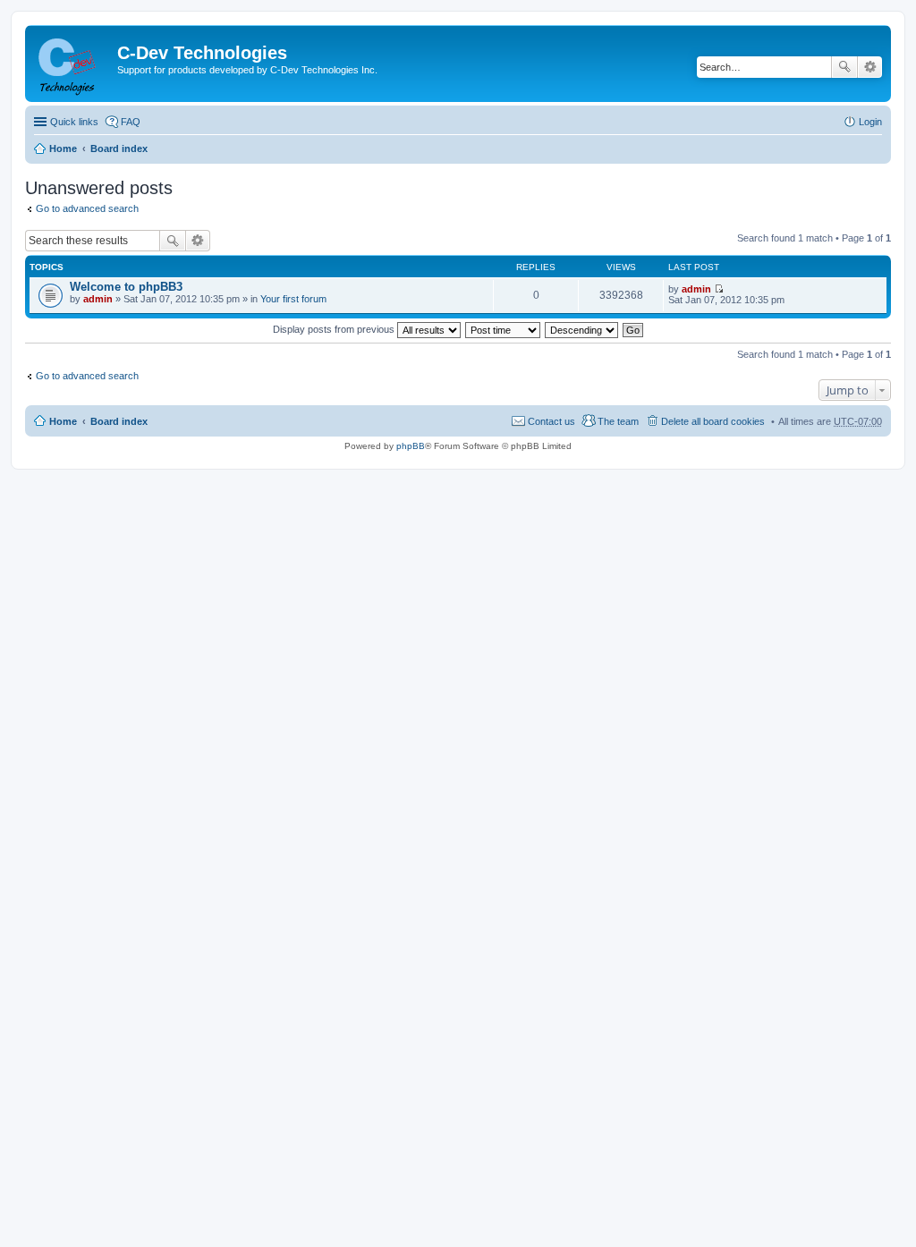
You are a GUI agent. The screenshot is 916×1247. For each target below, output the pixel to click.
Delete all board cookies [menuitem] (713, 421)
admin (98, 298)
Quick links (74, 121)
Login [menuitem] (870, 121)
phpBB (410, 446)
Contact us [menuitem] (551, 421)
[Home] (73, 64)
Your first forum (293, 298)
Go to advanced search (87, 208)
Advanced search (870, 67)
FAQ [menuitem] (130, 121)
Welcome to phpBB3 (126, 286)
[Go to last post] (719, 289)
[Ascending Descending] (582, 329)
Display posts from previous (335, 329)
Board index (119, 148)
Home (63, 148)
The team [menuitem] (618, 421)
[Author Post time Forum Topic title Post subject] (503, 329)
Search (844, 67)
